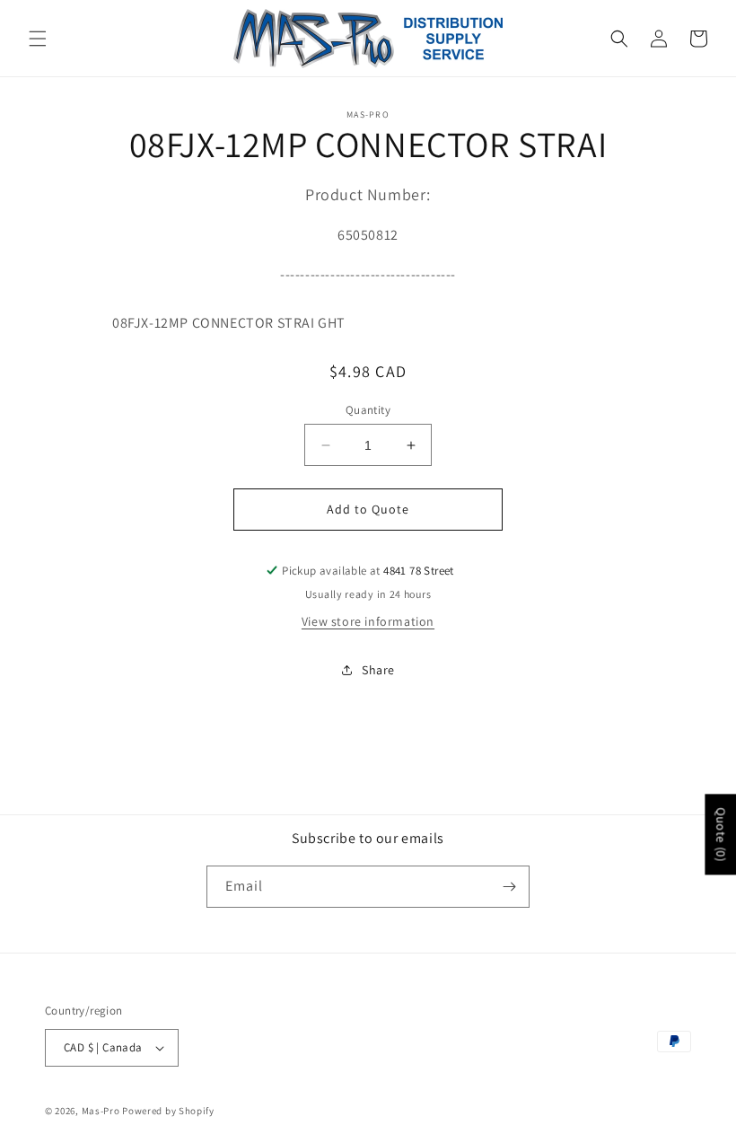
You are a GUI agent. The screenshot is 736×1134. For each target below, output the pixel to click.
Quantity (368, 410)
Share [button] (378, 670)
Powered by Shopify (168, 1110)
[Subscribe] (509, 887)
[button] (37, 38)
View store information (368, 621)
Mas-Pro (101, 1110)
